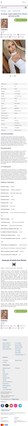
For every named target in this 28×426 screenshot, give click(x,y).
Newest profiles (6, 347)
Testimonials (5, 374)
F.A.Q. (4, 372)
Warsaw (24, 14)
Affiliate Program (6, 368)
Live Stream (5, 360)
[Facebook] (2, 405)
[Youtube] (11, 405)
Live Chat (5, 362)
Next (23, 56)
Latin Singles (18, 350)
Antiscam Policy (6, 377)
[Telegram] (20, 405)
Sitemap (4, 379)
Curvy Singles (18, 343)
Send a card (14, 36)
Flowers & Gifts (18, 360)
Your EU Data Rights (7, 389)
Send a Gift (22, 34)
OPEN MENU (4, 7)
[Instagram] (15, 405)
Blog (4, 370)
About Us (5, 376)
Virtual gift (5, 36)
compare (12, 360)
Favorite (22, 36)
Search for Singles (6, 345)
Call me (14, 34)
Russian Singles (18, 345)
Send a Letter (6, 34)
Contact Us (17, 368)
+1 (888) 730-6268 (5, 410)
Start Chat (23, 423)
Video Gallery (18, 352)
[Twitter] (7, 405)
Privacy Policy (6, 383)
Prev (4, 56)
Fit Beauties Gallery (19, 354)
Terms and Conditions (7, 381)
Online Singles (6, 343)
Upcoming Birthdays (7, 348)
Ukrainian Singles (19, 347)
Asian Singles (18, 348)
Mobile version (15, 399)
